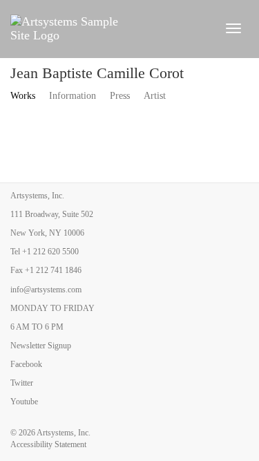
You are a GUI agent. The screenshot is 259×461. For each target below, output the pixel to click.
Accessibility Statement (48, 444)
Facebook (26, 364)
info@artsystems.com (45, 289)
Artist (155, 96)
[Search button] (206, 28)
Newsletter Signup (40, 345)
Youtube (24, 401)
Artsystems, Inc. (63, 433)
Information (72, 96)
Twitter (21, 383)
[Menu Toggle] (233, 28)
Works (22, 96)
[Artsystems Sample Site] (97, 28)
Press (120, 96)
